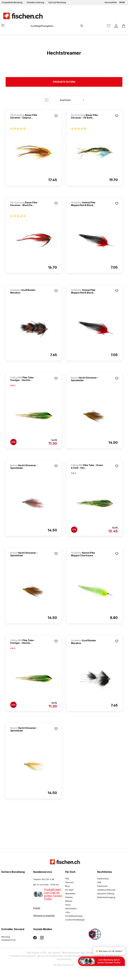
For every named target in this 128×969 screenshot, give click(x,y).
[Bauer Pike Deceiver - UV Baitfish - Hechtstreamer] (94, 153)
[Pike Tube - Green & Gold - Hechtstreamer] (94, 503)
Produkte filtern (64, 81)
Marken (68, 901)
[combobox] (52, 26)
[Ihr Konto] (116, 26)
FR (120, 2)
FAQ (67, 878)
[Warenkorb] (123, 26)
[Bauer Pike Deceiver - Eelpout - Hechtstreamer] (33, 153)
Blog (67, 886)
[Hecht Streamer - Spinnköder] (94, 415)
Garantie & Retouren (106, 890)
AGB (99, 882)
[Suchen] (83, 26)
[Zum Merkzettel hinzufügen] (56, 116)
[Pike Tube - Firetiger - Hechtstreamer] (33, 415)
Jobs (67, 912)
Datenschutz (103, 878)
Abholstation (71, 908)
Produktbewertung (73, 916)
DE (123, 2)
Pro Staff (69, 890)
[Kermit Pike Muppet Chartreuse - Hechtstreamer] (94, 590)
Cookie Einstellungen (75, 920)
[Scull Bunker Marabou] (33, 328)
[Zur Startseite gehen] (21, 16)
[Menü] (5, 25)
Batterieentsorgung (106, 897)
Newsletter (70, 893)
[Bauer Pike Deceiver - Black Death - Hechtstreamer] (33, 240)
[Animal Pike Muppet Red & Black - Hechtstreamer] (94, 240)
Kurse (68, 905)
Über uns (69, 882)
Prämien (69, 897)
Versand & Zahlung (105, 893)
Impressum (102, 886)
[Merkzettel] (108, 26)
